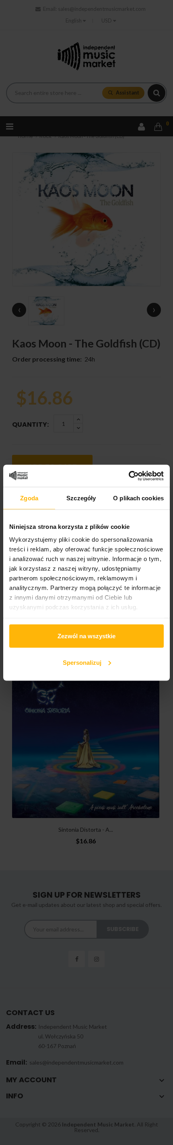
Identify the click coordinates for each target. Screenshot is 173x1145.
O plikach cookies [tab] (138, 498)
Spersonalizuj (82, 662)
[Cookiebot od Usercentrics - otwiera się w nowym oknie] (128, 476)
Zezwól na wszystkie (86, 636)
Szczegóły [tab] (81, 498)
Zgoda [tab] (29, 498)
